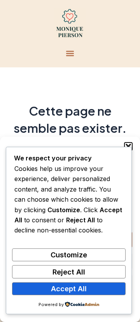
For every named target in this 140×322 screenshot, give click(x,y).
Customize (69, 254)
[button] (128, 146)
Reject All (68, 271)
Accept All (69, 288)
